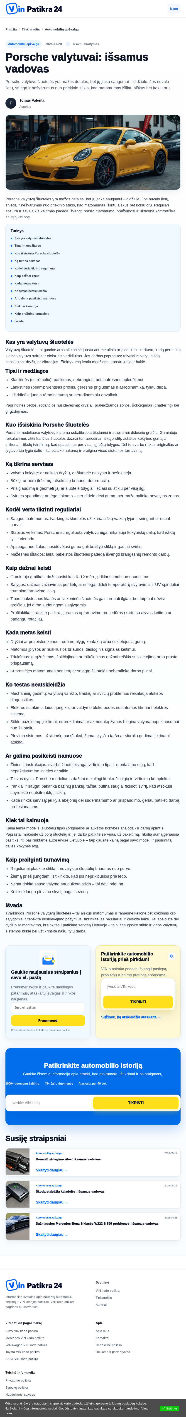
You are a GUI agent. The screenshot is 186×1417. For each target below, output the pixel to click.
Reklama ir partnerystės (113, 1352)
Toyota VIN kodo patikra (22, 1352)
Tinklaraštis (31, 29)
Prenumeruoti (48, 1020)
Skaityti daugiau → (52, 1170)
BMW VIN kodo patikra (21, 1331)
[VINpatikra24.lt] (34, 9)
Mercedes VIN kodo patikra (24, 1338)
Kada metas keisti (27, 283)
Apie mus (102, 1331)
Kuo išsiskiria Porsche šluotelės (37, 253)
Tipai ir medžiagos (28, 245)
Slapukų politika (16, 1387)
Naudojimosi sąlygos (20, 1394)
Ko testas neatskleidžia (31, 291)
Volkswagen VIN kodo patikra (26, 1345)
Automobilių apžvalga (62, 29)
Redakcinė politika (109, 1345)
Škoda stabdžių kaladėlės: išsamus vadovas (70, 1191)
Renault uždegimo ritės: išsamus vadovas (68, 1159)
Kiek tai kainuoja (26, 306)
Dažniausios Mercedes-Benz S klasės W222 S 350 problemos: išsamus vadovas (97, 1223)
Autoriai (101, 1304)
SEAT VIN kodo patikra (21, 1359)
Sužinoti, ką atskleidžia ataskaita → (131, 1017)
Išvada (19, 321)
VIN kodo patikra (108, 1290)
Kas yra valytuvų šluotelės (33, 238)
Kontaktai (102, 1338)
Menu (174, 8)
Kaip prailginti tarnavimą (32, 313)
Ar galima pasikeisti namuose (35, 298)
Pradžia (11, 29)
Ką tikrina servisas (27, 261)
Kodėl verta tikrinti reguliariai (35, 268)
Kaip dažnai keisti (27, 276)
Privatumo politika (18, 1380)
